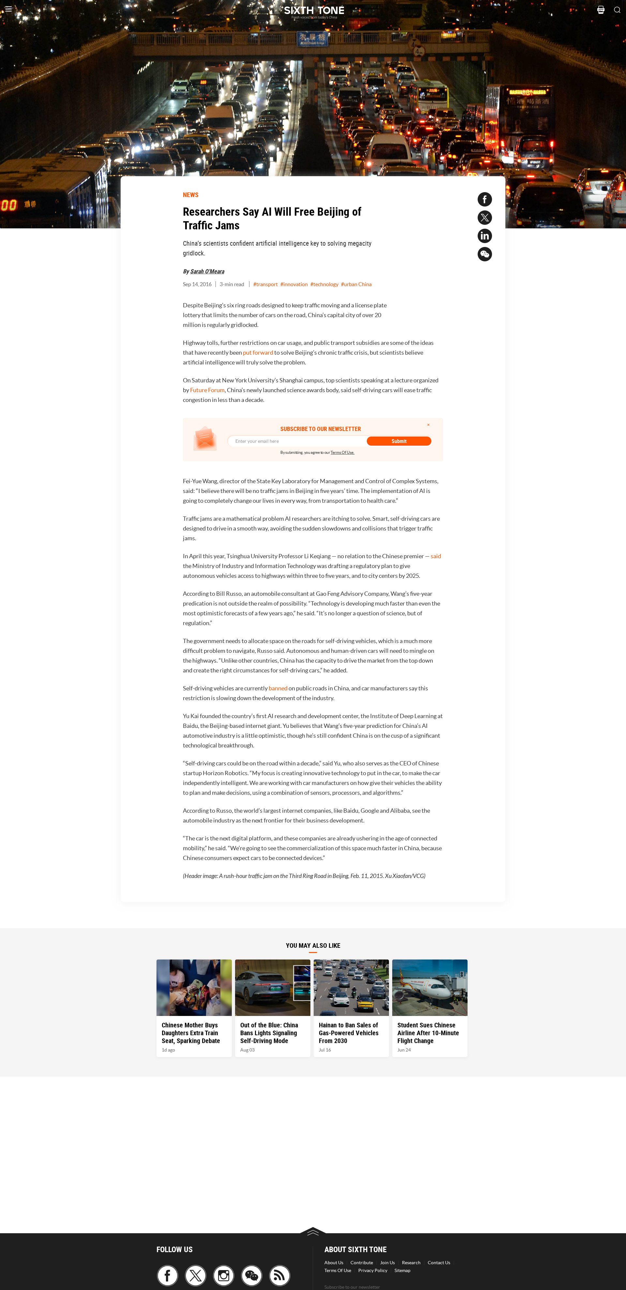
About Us (333, 1262)
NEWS (191, 194)
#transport (265, 284)
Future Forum (207, 390)
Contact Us (439, 1262)
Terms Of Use (337, 1270)
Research (411, 1262)
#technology (324, 284)
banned (278, 688)
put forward (258, 352)
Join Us (387, 1262)
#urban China (356, 284)
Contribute (361, 1262)
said (436, 556)
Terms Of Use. (342, 452)
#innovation (294, 284)
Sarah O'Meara (207, 271)
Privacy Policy (372, 1270)
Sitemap (402, 1270)
